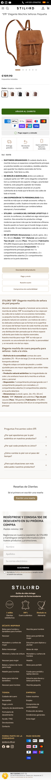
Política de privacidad (23, 572)
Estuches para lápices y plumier (36, 644)
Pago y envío (7, 704)
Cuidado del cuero (9, 696)
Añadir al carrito (25, 111)
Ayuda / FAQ (7, 719)
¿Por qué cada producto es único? (20, 446)
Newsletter (6, 700)
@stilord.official (8, 742)
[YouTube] (10, 2)
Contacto (6, 726)
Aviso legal (30, 719)
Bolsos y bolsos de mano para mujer (12, 666)
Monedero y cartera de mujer (11, 644)
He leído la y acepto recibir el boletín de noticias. (25, 573)
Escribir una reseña (25, 498)
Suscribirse (23, 568)
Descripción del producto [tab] (25, 270)
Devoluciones (7, 723)
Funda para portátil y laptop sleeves (35, 673)
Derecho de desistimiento (12, 708)
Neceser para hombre (11, 685)
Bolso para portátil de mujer (35, 637)
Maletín (29, 660)
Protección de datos (34, 711)
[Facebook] (2, 2)
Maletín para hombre (10, 672)
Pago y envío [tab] (25, 276)
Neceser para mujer (10, 660)
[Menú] (3, 8)
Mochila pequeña (33, 685)
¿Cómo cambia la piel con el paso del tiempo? (21, 455)
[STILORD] (25, 8)
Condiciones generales (35, 715)
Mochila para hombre (35, 629)
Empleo (29, 700)
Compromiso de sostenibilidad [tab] (25, 289)
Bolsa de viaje (32, 649)
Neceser (5, 636)
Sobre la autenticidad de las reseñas (21, 777)
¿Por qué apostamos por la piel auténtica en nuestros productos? (20, 437)
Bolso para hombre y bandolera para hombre (12, 630)
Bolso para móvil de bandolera (10, 679)
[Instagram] (6, 2)
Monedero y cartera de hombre (35, 655)
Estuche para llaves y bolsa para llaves (35, 679)
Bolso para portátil (33, 665)
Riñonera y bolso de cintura (13, 654)
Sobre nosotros (32, 696)
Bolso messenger (9, 649)
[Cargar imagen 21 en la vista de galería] (25, 42)
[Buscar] (9, 8)
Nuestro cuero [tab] (25, 283)
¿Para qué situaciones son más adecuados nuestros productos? (19, 465)
